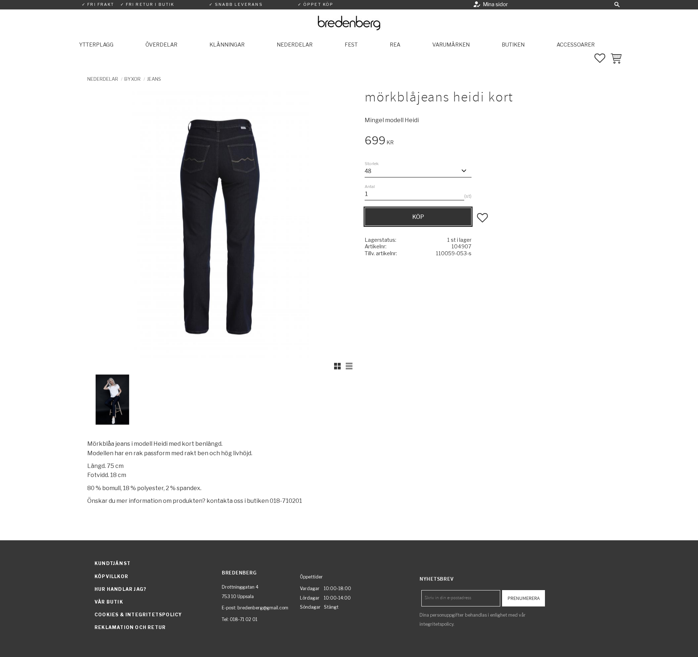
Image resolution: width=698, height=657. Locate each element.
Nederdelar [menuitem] (295, 44)
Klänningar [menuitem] (227, 44)
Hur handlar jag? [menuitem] (121, 589)
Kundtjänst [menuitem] (113, 563)
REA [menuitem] (395, 44)
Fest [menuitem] (351, 44)
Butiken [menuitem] (513, 44)
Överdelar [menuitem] (161, 44)
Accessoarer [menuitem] (576, 44)
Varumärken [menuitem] (451, 44)
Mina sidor (495, 4)
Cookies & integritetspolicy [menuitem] (138, 614)
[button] (617, 4)
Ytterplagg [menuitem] (96, 44)
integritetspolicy (436, 624)
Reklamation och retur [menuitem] (130, 627)
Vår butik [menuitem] (109, 602)
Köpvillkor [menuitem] (111, 576)
